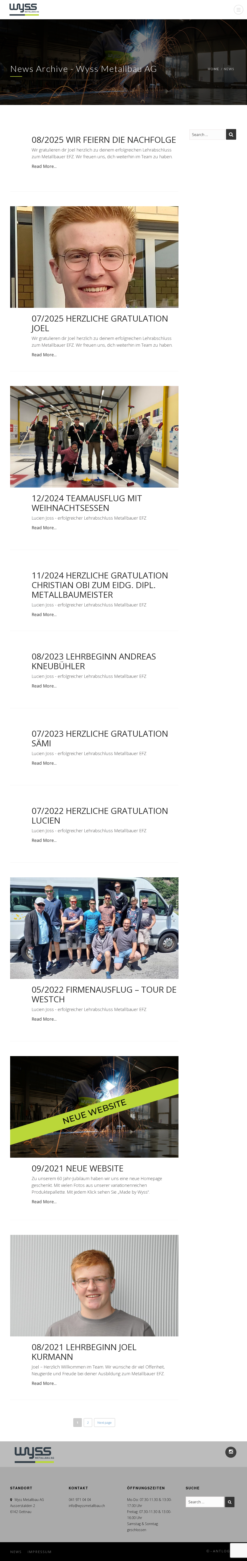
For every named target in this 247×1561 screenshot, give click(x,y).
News (16, 1551)
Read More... (44, 166)
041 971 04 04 (80, 1499)
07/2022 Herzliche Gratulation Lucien (100, 815)
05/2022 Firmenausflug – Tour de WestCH (104, 994)
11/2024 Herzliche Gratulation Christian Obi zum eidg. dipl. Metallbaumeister (100, 585)
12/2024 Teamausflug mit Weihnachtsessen (87, 502)
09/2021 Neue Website (78, 1168)
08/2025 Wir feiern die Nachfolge (104, 139)
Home (213, 69)
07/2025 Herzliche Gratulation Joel (100, 323)
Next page (104, 1422)
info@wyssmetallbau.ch (87, 1505)
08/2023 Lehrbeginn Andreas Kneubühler (94, 661)
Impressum (39, 1551)
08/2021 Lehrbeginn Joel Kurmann (84, 1351)
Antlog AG (225, 1551)
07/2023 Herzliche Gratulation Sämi (100, 738)
